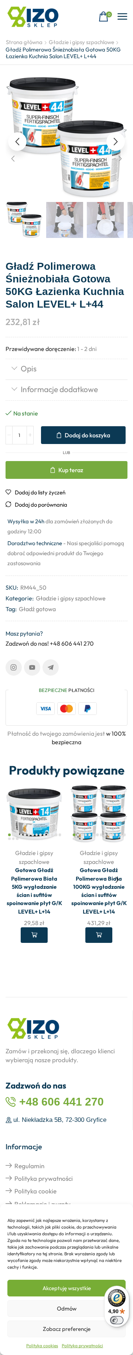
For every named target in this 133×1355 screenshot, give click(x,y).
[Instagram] (14, 667)
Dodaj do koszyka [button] (34, 935)
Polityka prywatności (82, 1345)
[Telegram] (50, 667)
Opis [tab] (29, 368)
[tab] (66, 369)
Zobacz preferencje (67, 1328)
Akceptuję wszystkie (66, 1288)
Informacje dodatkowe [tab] (59, 389)
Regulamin (29, 1166)
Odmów (66, 1308)
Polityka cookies (42, 1345)
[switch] (116, 1320)
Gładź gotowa (37, 609)
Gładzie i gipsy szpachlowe (81, 42)
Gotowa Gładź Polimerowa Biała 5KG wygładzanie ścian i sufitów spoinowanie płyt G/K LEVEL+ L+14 (34, 891)
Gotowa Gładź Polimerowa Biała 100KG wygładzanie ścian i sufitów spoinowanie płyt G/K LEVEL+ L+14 (99, 891)
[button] (105, 17)
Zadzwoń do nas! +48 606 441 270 (50, 643)
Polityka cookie (35, 1191)
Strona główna (24, 42)
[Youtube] (32, 667)
